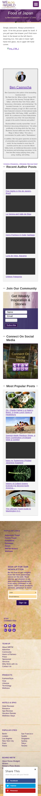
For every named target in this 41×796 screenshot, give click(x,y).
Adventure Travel (12, 535)
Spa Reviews (7, 711)
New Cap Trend (32, 164)
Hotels (7, 546)
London (5, 736)
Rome (4, 746)
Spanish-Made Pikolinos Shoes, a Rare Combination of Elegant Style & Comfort (20, 437)
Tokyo (23, 743)
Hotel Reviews (8, 706)
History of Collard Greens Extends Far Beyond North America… (17, 486)
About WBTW (7, 647)
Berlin (4, 734)
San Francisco (27, 734)
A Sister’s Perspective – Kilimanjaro (15, 164)
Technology (6, 686)
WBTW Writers (11, 549)
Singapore (25, 738)
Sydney (24, 741)
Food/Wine (9, 541)
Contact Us (6, 666)
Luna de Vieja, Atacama (16, 256)
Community (6, 652)
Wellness (9, 551)
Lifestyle (5, 683)
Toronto (24, 746)
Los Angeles (7, 738)
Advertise (6, 650)
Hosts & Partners (9, 654)
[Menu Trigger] (36, 4)
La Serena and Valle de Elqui (18, 214)
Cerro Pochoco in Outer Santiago (20, 235)
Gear (4, 681)
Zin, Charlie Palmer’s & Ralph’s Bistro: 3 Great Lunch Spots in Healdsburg (19, 412)
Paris (4, 743)
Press (4, 657)
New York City (8, 741)
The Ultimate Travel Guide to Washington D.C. (18, 510)
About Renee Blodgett (11, 761)
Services (5, 662)
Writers (5, 763)
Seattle (24, 736)
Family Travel (11, 538)
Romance (6, 708)
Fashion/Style (7, 678)
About (3, 787)
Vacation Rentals (9, 713)
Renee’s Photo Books (11, 766)
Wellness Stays (8, 716)
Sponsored (6, 659)
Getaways (9, 543)
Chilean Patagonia (14, 277)
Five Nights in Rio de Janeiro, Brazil (18, 192)
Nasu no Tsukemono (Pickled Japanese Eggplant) (18, 462)
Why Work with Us (9, 664)
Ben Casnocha (13, 18)
